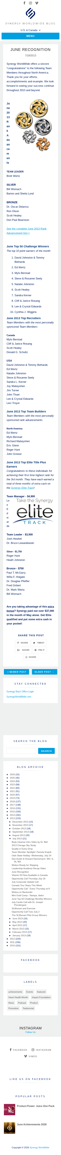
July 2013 (17, 838)
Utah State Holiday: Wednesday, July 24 (31, 855)
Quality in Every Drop (22, 848)
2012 (12, 938)
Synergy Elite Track (22, 487)
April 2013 (17, 925)
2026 (12, 774)
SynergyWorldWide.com (18, 696)
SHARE (24, 643)
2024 (12, 781)
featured (41, 992)
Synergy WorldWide (39, 1147)
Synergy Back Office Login (20, 691)
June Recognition (20, 872)
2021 (12, 791)
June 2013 (17, 918)
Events (29, 992)
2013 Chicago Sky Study (24, 845)
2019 (12, 798)
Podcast (22, 1003)
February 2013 (20, 932)
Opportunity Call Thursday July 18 (28, 878)
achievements (15, 992)
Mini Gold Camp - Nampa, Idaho (28, 895)
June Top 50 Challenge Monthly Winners (32, 899)
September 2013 (21, 832)
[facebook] (24, 3)
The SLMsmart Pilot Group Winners (29, 915)
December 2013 (20, 821)
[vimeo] (36, 3)
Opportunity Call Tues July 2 (26, 911)
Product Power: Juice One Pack (35, 1106)
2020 (12, 794)
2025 (12, 777)
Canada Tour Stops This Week (27, 885)
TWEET (40, 643)
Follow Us (30, 1032)
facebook (20, 1050)
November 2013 (20, 825)
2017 (12, 805)
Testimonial (28, 1008)
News (11, 1003)
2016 (12, 808)
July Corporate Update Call (25, 882)
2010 (12, 945)
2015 (12, 811)
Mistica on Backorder (22, 892)
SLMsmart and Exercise (23, 908)
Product (34, 1003)
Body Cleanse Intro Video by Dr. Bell (30, 842)
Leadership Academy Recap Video (29, 868)
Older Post (43, 672)
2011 (12, 942)
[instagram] (30, 3)
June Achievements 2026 (32, 1124)
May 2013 (17, 922)
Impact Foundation (41, 997)
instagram (43, 1050)
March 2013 (18, 928)
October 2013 (19, 828)
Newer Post (18, 672)
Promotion (13, 1008)
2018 (12, 801)
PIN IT (41, 650)
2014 (12, 815)
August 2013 (18, 835)
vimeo (33, 1056)
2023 (12, 784)
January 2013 (19, 935)
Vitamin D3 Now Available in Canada (30, 875)
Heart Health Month (18, 997)
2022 (12, 788)
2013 (12, 818)
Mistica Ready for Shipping (25, 865)
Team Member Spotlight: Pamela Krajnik (31, 852)
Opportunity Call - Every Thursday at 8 (31, 888)
